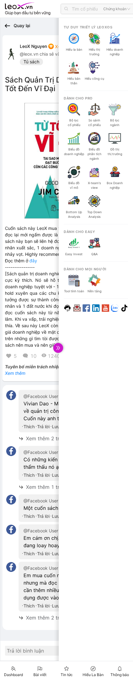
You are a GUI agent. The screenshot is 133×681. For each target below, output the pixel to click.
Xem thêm (15, 373)
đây (33, 260)
